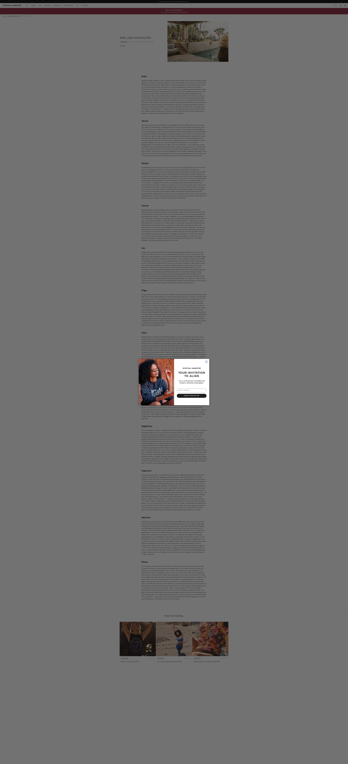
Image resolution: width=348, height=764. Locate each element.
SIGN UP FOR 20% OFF (191, 395)
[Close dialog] (206, 362)
